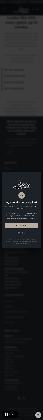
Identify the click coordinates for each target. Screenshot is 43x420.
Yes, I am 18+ (21, 226)
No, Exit (21, 233)
